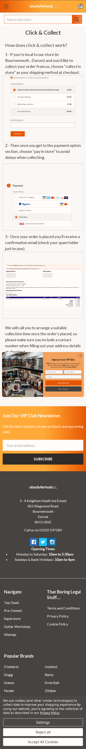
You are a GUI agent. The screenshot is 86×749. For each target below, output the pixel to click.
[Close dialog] (80, 355)
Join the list (63, 383)
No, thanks (63, 389)
